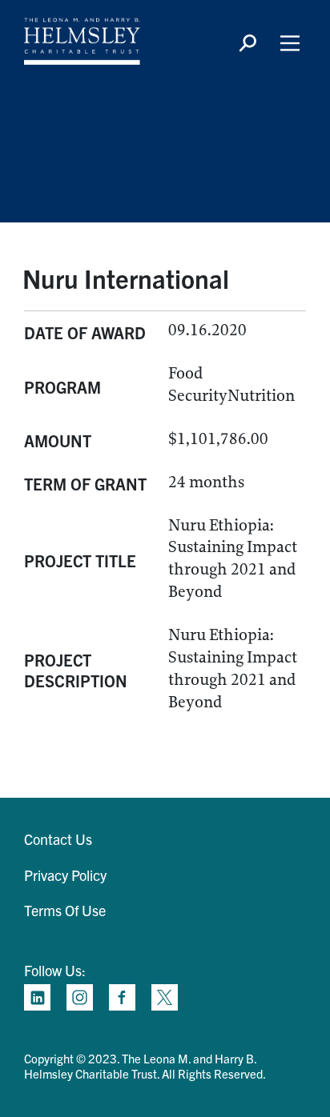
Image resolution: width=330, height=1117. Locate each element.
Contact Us (58, 839)
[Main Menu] (290, 43)
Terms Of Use (65, 910)
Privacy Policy (65, 875)
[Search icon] (247, 43)
